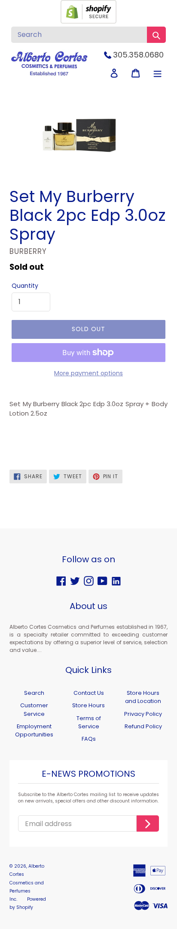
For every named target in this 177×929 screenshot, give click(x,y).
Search (34, 693)
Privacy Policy (143, 714)
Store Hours (88, 705)
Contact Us (88, 693)
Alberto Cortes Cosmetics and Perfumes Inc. (26, 882)
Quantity (25, 285)
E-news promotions (88, 774)
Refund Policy (143, 726)
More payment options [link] (88, 373)
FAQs (89, 738)
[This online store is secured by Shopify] (88, 21)
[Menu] (157, 73)
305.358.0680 (138, 54)
